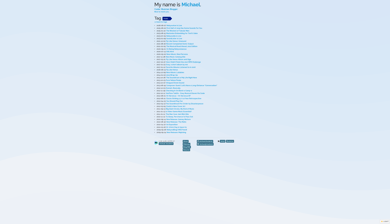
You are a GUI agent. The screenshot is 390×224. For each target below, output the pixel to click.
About (185, 141)
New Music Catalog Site (175, 57)
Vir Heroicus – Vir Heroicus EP (178, 96)
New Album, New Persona (177, 54)
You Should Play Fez (174, 101)
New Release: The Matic (176, 122)
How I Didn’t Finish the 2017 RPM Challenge (183, 62)
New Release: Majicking (176, 132)
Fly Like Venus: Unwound (176, 41)
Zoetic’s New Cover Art (175, 106)
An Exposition (172, 125)
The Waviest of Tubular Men (177, 31)
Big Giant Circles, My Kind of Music (180, 109)
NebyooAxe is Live (174, 25)
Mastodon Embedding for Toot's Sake (182, 33)
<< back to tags (160, 22)
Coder (157, 9)
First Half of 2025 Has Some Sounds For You (184, 28)
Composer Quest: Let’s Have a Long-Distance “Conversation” (191, 85)
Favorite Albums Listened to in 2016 (181, 67)
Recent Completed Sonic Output (180, 44)
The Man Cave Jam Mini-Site (177, 114)
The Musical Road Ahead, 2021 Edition (181, 46)
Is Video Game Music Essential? (179, 112)
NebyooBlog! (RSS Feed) (177, 130)
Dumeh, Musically (173, 88)
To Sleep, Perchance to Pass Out (179, 117)
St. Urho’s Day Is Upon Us (176, 127)
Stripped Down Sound (175, 83)
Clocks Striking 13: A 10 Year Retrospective (183, 98)
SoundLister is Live (174, 39)
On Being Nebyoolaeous (176, 49)
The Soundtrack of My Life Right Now (181, 78)
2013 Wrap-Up (172, 75)
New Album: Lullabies (175, 72)
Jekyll (222, 141)
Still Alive (170, 52)
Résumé (186, 150)
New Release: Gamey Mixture (178, 119)
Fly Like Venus (172, 70)
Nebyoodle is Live (173, 36)
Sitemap (186, 144)
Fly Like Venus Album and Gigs (178, 59)
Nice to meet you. (161, 12)
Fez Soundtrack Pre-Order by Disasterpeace (184, 104)
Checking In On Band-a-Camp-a (179, 91)
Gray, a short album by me (177, 65)
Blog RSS (186, 147)
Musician (165, 9)
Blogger (174, 9)
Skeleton (230, 141)
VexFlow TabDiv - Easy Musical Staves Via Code (185, 93)
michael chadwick (166, 144)
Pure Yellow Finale (173, 80)
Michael (190, 5)
